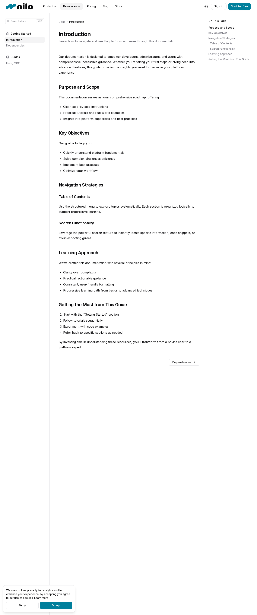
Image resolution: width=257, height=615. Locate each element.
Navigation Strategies (221, 38)
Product (48, 6)
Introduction (14, 39)
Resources (70, 6)
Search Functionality (222, 48)
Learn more (41, 597)
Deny (22, 605)
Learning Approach (220, 54)
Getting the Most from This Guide (228, 59)
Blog (105, 6)
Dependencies (15, 45)
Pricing (91, 6)
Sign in (218, 6)
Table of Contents (221, 43)
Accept (56, 605)
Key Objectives (217, 32)
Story (118, 6)
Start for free (239, 6)
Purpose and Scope (221, 27)
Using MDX (13, 63)
